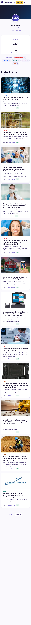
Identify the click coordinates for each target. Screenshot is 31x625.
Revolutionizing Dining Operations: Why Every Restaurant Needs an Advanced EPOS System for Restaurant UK (15, 313)
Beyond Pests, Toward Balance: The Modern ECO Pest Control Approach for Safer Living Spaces (15, 422)
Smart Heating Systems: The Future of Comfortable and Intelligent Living (15, 278)
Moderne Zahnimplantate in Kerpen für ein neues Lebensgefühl (15, 349)
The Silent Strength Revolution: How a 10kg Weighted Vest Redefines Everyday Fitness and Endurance (15, 385)
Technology (6, 60)
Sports (15, 63)
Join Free (19, 2)
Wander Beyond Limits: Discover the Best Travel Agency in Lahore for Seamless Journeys (14, 495)
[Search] (14, 2)
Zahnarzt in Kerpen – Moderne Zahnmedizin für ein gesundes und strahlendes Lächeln (14, 169)
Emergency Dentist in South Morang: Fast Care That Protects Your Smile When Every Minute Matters (14, 205)
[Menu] (25, 2)
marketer (5, 107)
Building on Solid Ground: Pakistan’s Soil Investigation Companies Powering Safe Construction (15, 458)
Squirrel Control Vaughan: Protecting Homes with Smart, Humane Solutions (15, 133)
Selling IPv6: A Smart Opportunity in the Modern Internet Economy (15, 98)
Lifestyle (25, 60)
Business (16, 60)
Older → (18, 514)
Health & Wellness (19, 57)
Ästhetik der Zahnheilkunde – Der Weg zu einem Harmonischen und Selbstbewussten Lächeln (15, 242)
